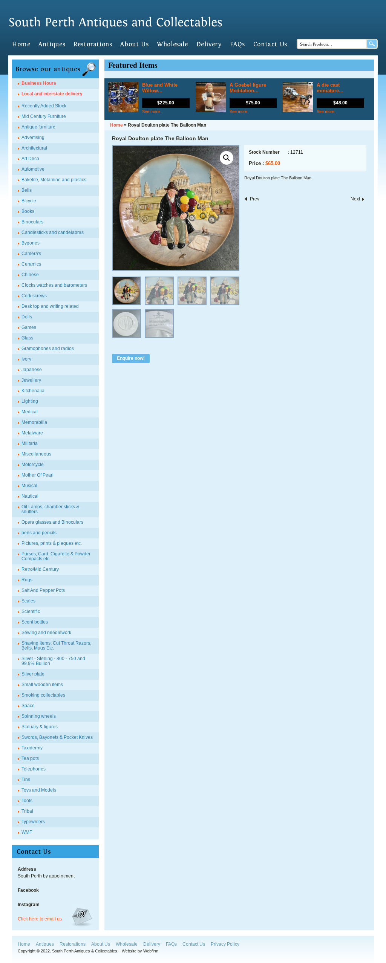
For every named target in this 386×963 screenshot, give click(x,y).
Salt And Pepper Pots (43, 590)
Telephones (33, 769)
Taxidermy (32, 748)
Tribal (27, 811)
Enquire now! (131, 358)
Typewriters (33, 821)
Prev (254, 199)
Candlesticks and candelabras (52, 232)
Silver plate (32, 674)
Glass (27, 338)
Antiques (51, 44)
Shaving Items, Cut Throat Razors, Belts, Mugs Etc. (56, 645)
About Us (134, 44)
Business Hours (38, 83)
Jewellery (31, 380)
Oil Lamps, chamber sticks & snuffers (50, 509)
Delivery (209, 44)
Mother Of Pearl (37, 475)
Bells (26, 190)
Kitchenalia (32, 390)
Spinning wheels (38, 716)
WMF (26, 832)
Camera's (31, 253)
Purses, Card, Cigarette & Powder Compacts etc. (55, 556)
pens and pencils (39, 532)
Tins (25, 779)
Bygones (30, 243)
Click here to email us (40, 919)
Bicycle (28, 200)
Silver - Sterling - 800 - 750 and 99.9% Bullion (53, 661)
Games (28, 327)
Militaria (29, 443)
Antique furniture (38, 127)
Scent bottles (34, 622)
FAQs (237, 44)
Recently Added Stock (43, 106)
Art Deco (30, 158)
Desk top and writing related (50, 306)
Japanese (31, 369)
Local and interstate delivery (52, 93)
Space (28, 705)
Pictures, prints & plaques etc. (51, 543)
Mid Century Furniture (43, 116)
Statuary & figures (39, 726)
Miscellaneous (36, 454)
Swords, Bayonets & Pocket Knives (57, 737)
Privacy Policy (225, 944)
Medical (29, 411)
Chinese (30, 274)
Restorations (93, 44)
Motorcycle (32, 464)
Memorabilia (34, 422)
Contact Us (270, 44)
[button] (226, 158)
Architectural (34, 148)
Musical (29, 485)
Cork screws (34, 295)
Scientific (30, 611)
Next (355, 199)
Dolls (26, 316)
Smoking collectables (43, 695)
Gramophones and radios (47, 348)
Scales (28, 601)
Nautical (29, 496)
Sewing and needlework (46, 632)
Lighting (29, 401)
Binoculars (32, 222)
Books (27, 211)
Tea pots (30, 758)
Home (21, 44)
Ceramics (31, 264)
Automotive (32, 169)
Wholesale (172, 44)
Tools (26, 800)
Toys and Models (38, 790)
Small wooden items (42, 684)
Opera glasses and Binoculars (52, 522)
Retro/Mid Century (40, 569)
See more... (152, 111)
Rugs (26, 579)
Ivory (26, 359)
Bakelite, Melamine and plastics (53, 179)
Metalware (32, 433)
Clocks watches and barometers (54, 285)
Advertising (32, 137)
